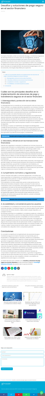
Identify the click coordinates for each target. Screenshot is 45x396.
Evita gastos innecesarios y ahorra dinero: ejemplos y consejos (34, 286)
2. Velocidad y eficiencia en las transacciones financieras (20, 80)
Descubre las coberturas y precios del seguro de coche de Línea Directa (10, 286)
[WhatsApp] (12, 268)
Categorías (34, 389)
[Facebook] (2, 268)
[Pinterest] (8, 268)
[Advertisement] (22, 21)
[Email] (18, 268)
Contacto (19, 389)
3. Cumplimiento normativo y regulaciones (16, 82)
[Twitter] (5, 268)
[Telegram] (15, 268)
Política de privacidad (26, 389)
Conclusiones (8, 85)
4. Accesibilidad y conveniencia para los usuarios (18, 83)
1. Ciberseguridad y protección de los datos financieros (18, 78)
